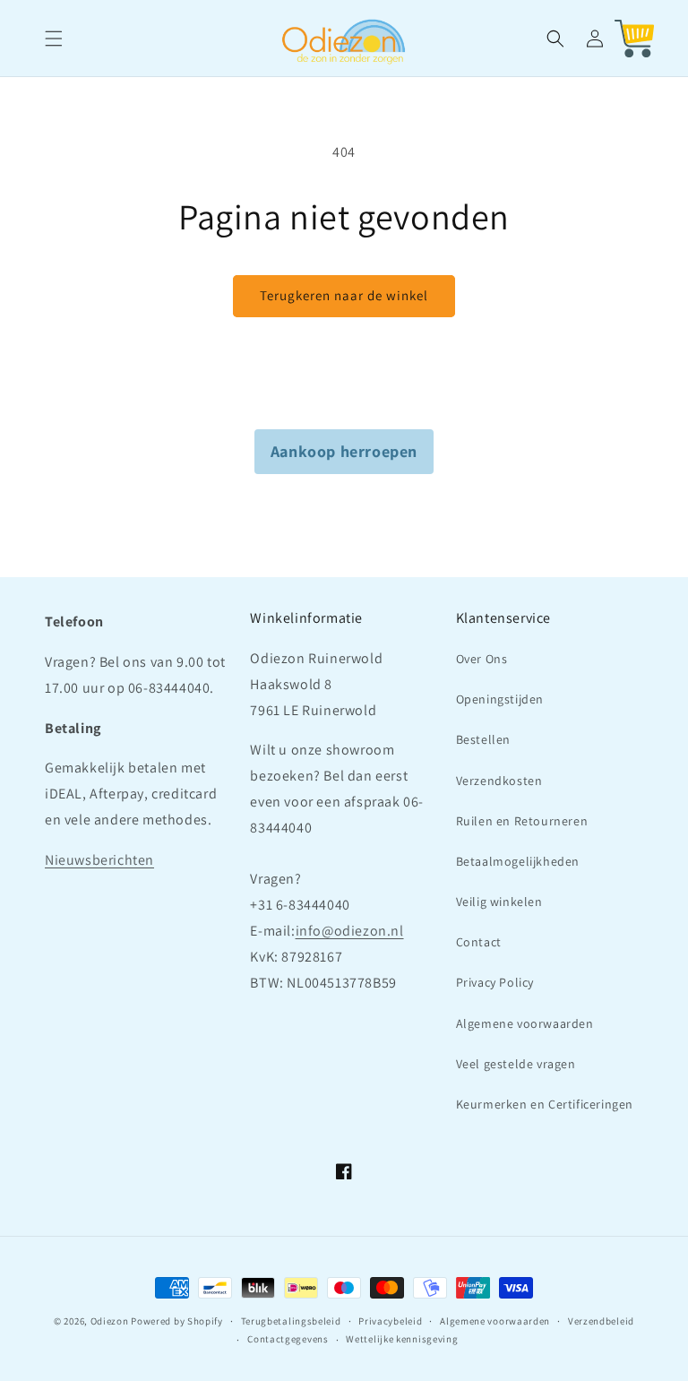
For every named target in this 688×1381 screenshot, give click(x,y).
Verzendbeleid (601, 1321)
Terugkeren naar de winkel (344, 295)
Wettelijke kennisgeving (402, 1339)
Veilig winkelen (499, 901)
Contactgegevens (288, 1339)
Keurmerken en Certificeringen (544, 1104)
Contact (479, 942)
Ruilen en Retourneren (522, 821)
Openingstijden (500, 699)
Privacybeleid (390, 1321)
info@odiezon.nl (350, 930)
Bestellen (483, 739)
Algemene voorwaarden (525, 1023)
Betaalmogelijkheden (518, 861)
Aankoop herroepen (344, 451)
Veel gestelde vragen (516, 1064)
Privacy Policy (495, 982)
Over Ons (482, 659)
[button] (53, 38)
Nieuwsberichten (99, 859)
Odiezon (109, 1321)
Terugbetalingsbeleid (291, 1321)
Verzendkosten (499, 780)
